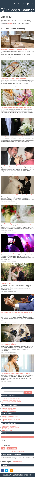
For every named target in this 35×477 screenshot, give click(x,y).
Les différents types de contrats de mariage (13, 166)
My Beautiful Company (27, 474)
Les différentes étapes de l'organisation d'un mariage (16, 224)
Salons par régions (7, 420)
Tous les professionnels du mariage (11, 401)
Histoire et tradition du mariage (10, 86)
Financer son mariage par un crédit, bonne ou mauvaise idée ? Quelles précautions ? (17, 343)
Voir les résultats (11, 448)
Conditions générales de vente (18, 475)
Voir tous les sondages (17, 451)
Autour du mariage (7, 145)
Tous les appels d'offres (8, 409)
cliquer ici (9, 23)
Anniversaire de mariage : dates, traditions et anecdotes (17, 195)
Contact (30, 475)
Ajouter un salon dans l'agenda (10, 416)
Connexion (31, 4)
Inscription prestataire (20, 4)
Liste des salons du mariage (9, 418)
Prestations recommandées (9, 403)
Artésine (17, 463)
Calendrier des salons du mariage (11, 419)
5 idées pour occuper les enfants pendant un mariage (16, 107)
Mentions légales (6, 475)
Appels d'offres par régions (9, 411)
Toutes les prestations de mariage (11, 398)
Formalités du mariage (8, 174)
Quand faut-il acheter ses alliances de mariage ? (15, 49)
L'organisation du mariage (9, 426)
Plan (27, 475)
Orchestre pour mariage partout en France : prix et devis (17, 253)
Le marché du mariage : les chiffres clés (12, 136)
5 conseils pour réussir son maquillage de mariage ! (16, 373)
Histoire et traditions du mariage (10, 427)
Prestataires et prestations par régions (12, 400)
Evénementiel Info (17, 461)
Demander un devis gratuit (9, 408)
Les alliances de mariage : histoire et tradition (14, 78)
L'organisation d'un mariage (9, 57)
